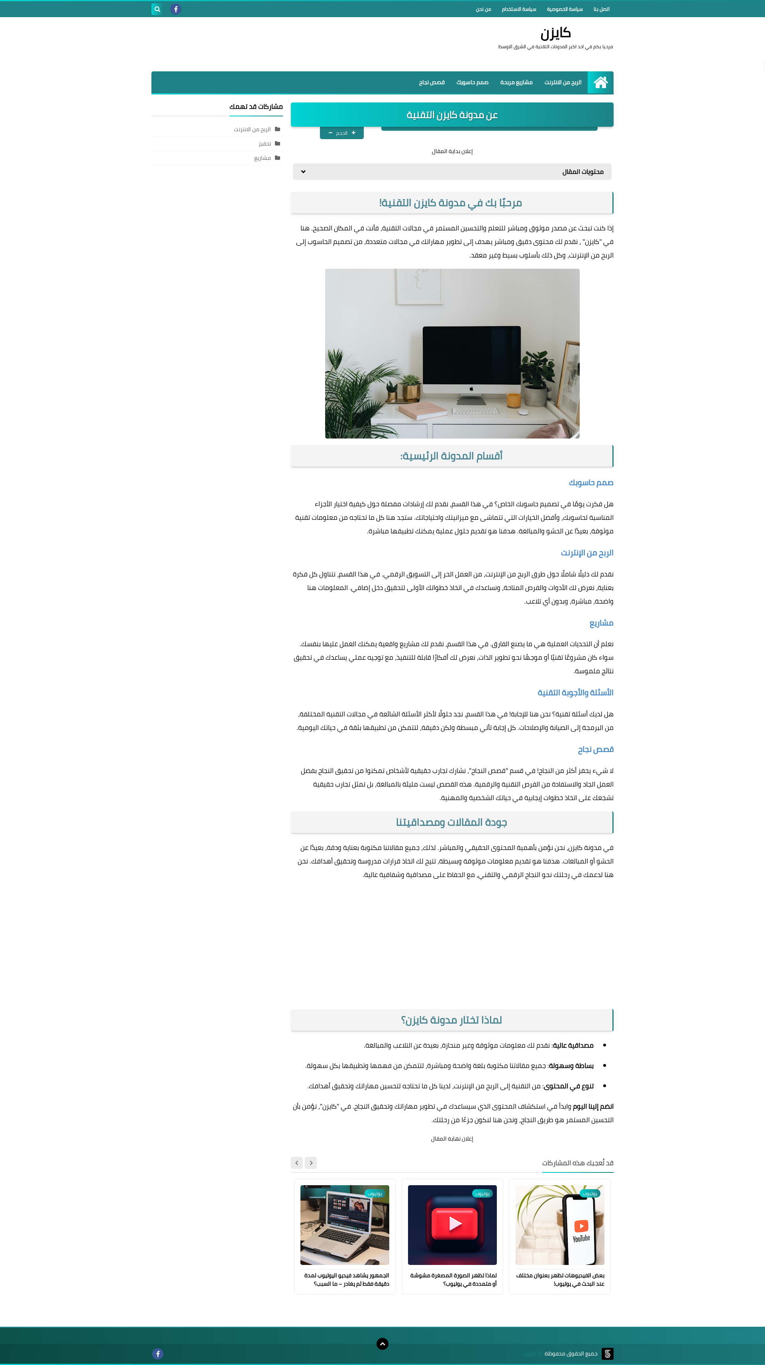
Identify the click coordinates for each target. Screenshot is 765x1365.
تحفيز (265, 143)
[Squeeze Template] (608, 1354)
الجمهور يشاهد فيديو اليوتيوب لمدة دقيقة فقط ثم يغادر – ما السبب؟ (346, 1279)
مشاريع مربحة (516, 82)
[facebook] (175, 9)
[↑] (382, 1344)
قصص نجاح (432, 82)
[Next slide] (297, 1163)
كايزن (556, 32)
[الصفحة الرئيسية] (601, 82)
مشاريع (262, 158)
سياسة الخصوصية (565, 9)
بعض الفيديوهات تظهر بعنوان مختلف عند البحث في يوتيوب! (560, 1279)
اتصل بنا (602, 9)
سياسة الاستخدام (519, 9)
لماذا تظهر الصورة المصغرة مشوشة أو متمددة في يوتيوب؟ (453, 1279)
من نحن (483, 9)
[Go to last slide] (311, 1163)
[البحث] (157, 9)
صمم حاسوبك (472, 82)
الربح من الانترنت (563, 82)
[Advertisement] (296, 43)
